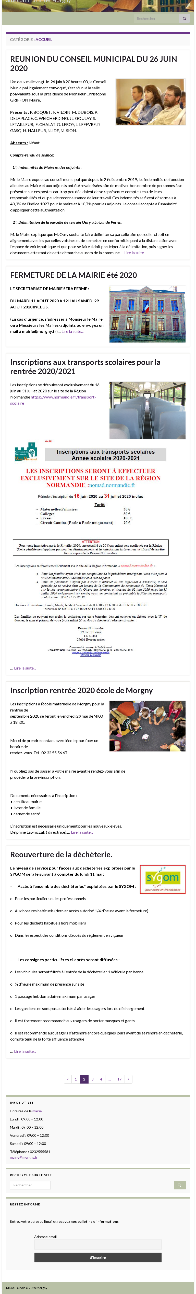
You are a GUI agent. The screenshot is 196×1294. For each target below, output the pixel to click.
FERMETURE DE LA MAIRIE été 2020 (73, 274)
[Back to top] (184, 1282)
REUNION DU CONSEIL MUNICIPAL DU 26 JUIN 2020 (93, 63)
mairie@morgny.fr (24, 1157)
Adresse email (45, 1236)
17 (119, 1079)
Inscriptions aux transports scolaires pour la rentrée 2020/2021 (85, 366)
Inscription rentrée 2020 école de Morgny (81, 690)
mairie (37, 1111)
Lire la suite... (135, 252)
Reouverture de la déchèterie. (61, 854)
